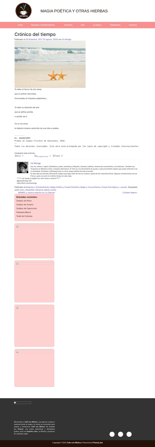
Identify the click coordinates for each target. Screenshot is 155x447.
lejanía (46, 190)
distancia (39, 190)
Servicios (68, 25)
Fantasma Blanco (23, 212)
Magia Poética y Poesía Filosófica (64, 187)
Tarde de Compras (24, 216)
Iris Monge (66, 39)
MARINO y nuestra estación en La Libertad (36, 192)
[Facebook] (112, 434)
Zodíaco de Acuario (24, 204)
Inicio (20, 25)
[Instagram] (120, 434)
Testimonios (115, 25)
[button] (43, 25)
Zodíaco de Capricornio (26, 208)
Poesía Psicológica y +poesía (114, 187)
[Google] (129, 434)
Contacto (133, 25)
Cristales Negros (130, 192)
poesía (53, 190)
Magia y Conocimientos (90, 187)
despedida (29, 190)
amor (22, 190)
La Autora (97, 25)
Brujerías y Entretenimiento (43, 25)
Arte (83, 25)
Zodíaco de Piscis (24, 201)
